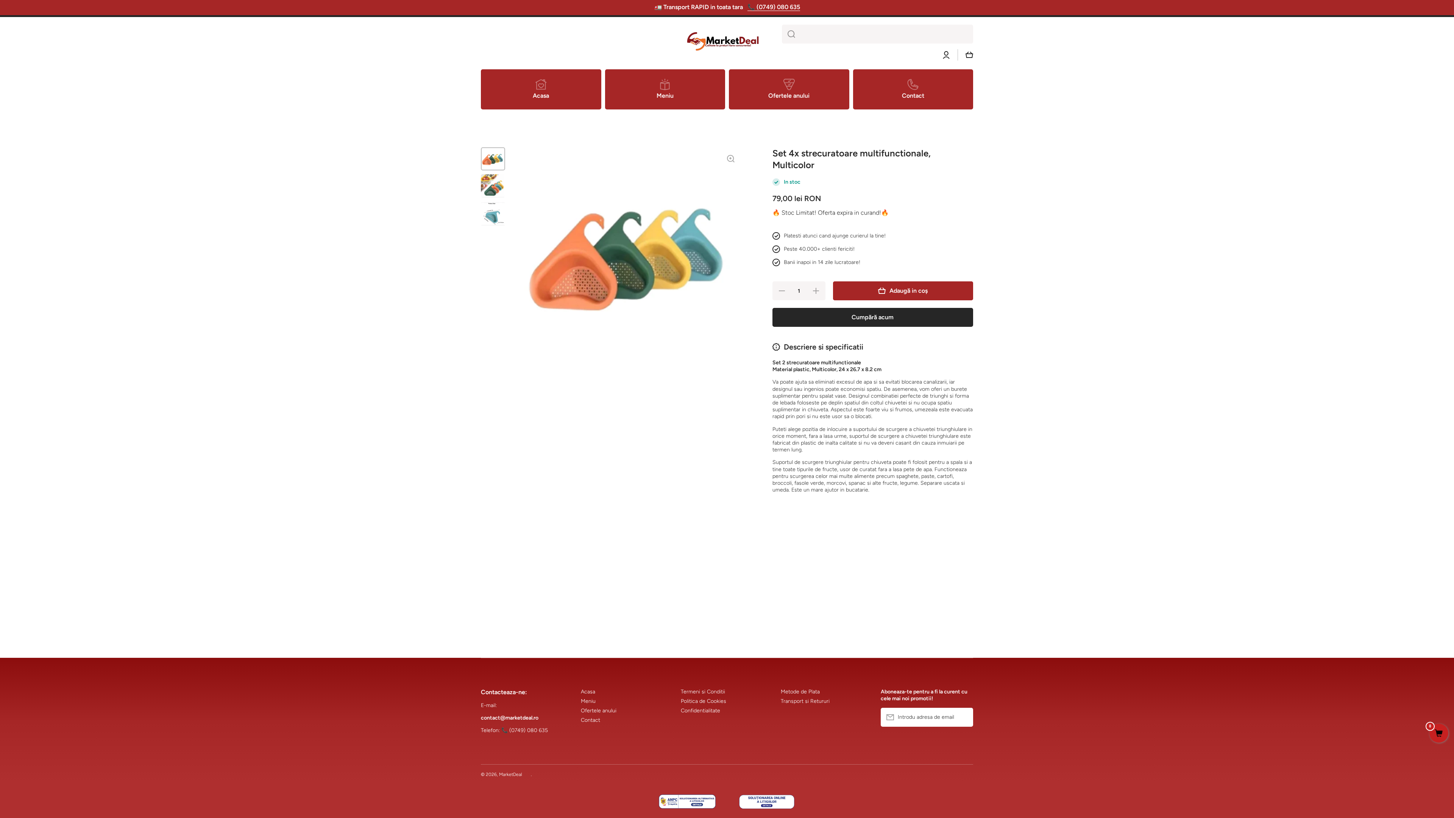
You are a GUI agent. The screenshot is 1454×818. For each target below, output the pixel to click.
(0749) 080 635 (528, 730)
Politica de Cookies (703, 701)
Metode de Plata (800, 691)
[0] (1438, 733)
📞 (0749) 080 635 (773, 7)
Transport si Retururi (805, 701)
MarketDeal (510, 774)
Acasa (588, 691)
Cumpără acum (873, 317)
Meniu (588, 701)
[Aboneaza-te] (963, 717)
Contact (590, 720)
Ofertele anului (598, 710)
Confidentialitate (700, 710)
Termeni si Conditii (703, 691)
